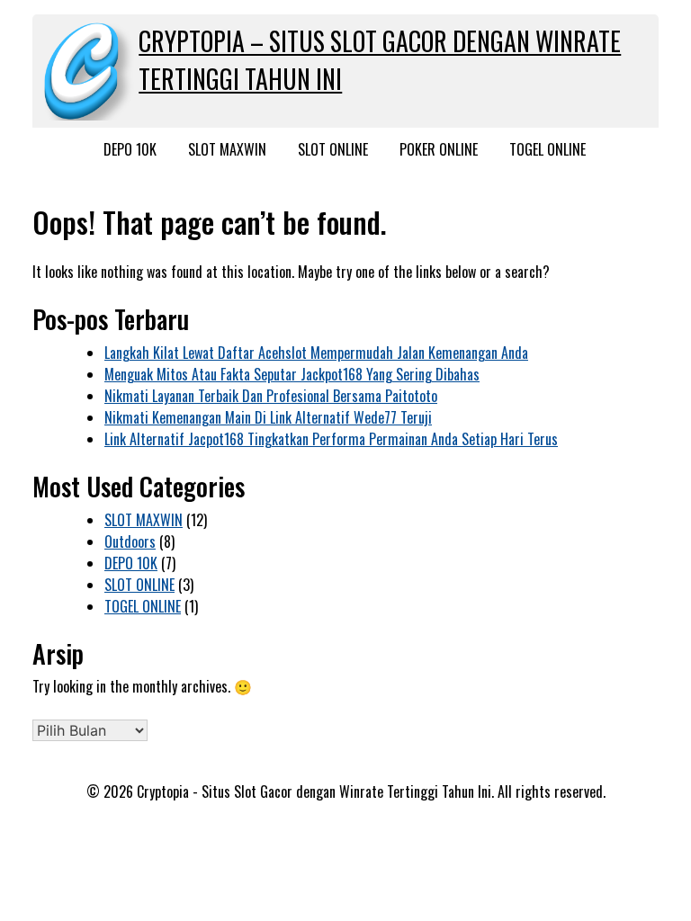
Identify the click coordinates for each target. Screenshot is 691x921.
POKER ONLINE (438, 149)
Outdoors (130, 541)
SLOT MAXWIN (227, 149)
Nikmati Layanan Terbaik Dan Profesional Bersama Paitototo (270, 396)
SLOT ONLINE (333, 149)
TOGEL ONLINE (547, 149)
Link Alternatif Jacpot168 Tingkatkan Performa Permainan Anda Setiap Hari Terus (331, 439)
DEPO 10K (130, 149)
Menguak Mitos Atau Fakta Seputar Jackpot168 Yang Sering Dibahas (292, 374)
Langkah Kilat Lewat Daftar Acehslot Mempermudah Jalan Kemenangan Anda (316, 352)
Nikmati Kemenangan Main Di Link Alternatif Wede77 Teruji (268, 417)
